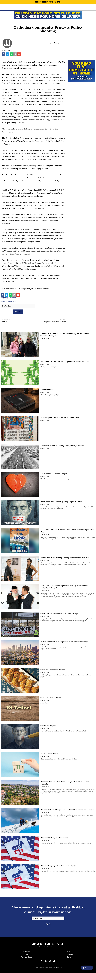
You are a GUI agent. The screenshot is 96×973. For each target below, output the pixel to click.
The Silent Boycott (48, 726)
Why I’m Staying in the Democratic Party (58, 866)
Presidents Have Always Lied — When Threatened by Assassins (67, 810)
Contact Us (70, 951)
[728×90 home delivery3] (48, 14)
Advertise (26, 951)
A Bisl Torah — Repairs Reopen (53, 474)
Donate (69, 957)
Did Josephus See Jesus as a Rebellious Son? (59, 418)
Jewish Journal (16, 7)
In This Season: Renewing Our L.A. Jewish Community (63, 642)
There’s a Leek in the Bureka (52, 670)
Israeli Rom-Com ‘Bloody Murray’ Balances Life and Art (64, 558)
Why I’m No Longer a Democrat (54, 838)
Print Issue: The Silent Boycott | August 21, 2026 (61, 502)
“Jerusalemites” (47, 390)
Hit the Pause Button (49, 754)
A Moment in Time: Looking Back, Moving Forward (62, 446)
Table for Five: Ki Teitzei (51, 698)
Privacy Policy (70, 954)
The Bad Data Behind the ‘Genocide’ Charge (59, 614)
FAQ (26, 954)
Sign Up (17, 312)
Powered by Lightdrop (56, 967)
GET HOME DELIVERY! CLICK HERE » (48, 2)
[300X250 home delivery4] (81, 71)
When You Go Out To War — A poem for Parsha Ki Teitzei (65, 362)
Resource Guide (26, 957)
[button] (3, 54)
